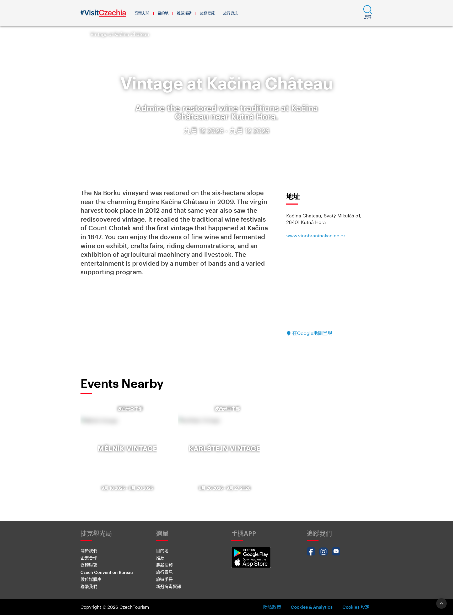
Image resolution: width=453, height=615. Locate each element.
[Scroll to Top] (441, 603)
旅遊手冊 (164, 579)
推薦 (160, 557)
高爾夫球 (141, 13)
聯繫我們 (88, 586)
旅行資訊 (230, 13)
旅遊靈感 (207, 13)
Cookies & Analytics (311, 606)
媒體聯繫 (88, 565)
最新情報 (164, 565)
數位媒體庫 (90, 579)
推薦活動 (184, 13)
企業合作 (88, 557)
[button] (368, 13)
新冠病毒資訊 (168, 586)
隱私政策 (272, 606)
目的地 (163, 13)
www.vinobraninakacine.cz (316, 235)
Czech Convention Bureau (106, 572)
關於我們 (88, 550)
